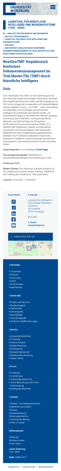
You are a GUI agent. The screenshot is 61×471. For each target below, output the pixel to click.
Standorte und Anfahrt (20, 406)
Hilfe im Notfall (17, 422)
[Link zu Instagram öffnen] (12, 202)
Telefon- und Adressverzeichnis (25, 403)
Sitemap (14, 437)
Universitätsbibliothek (20, 336)
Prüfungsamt (16, 349)
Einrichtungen (16, 284)
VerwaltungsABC (18, 318)
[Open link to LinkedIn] (12, 214)
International (16, 287)
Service (14, 329)
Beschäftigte (16, 315)
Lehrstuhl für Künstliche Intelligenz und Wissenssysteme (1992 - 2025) (31, 24)
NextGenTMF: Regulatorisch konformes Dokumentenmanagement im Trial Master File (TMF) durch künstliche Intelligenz (29, 51)
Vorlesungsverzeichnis (21, 379)
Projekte (9, 45)
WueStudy (15, 373)
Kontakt (33, 195)
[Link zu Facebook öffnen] (12, 220)
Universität (15, 271)
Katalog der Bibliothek (20, 388)
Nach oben (15, 443)
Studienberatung (18, 345)
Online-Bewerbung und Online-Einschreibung (24, 384)
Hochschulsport (18, 342)
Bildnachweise (17, 440)
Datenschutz (29, 467)
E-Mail (34, 217)
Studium (14, 274)
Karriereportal (16, 311)
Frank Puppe (42, 149)
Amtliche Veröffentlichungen (24, 321)
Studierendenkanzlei (20, 352)
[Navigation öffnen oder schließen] (52, 7)
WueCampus (16, 376)
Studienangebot (17, 305)
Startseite (15, 265)
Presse (13, 410)
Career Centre (16, 358)
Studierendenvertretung (21, 355)
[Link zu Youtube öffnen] (12, 225)
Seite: (11, 457)
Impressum (13, 467)
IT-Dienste (15, 339)
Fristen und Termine (19, 302)
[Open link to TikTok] (12, 208)
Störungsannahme (19, 416)
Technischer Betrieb (19, 419)
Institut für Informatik (17, 36)
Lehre (13, 281)
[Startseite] (4, 33)
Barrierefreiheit (46, 467)
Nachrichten (16, 308)
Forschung (15, 278)
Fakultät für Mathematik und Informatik (27, 33)
